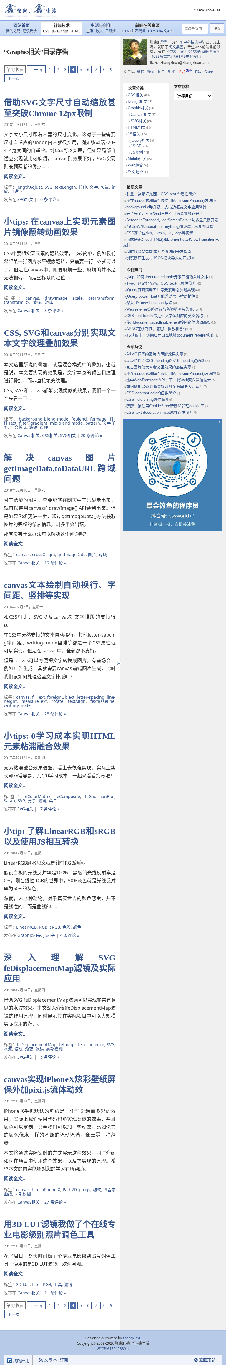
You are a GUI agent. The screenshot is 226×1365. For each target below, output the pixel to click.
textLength (65, 187)
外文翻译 (135, 171)
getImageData (71, 554)
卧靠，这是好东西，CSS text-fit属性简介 (161, 194)
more (164, 41)
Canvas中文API (160, 31)
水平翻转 (34, 302)
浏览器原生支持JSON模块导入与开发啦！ (162, 258)
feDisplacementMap (36, 1044)
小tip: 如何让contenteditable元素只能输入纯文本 (167, 277)
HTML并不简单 (134, 31)
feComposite (67, 796)
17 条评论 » (48, 809)
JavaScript (60, 31)
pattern (92, 423)
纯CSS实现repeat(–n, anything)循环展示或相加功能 (170, 226)
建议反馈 (30, 31)
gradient (38, 423)
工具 (58, 1284)
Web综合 (135, 165)
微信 (140, 71)
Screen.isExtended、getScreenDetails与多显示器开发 (172, 220)
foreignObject (60, 697)
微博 (150, 71)
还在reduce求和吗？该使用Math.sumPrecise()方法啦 (171, 200)
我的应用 (20, 1360)
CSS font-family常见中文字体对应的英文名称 (164, 316)
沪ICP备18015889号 (113, 1348)
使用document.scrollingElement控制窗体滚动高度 (168, 322)
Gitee (208, 71)
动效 (97, 1189)
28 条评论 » (55, 713)
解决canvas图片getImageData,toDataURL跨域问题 (60, 468)
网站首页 (21, 25)
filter (23, 423)
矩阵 (49, 302)
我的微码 (13, 31)
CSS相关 (50, 435)
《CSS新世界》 (162, 56)
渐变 (29, 1048)
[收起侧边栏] (118, 663)
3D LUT (23, 1284)
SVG (48, 187)
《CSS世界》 (177, 51)
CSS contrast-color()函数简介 (151, 393)
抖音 (185, 71)
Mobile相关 (137, 158)
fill (112, 419)
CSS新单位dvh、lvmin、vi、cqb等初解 (159, 233)
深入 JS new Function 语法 (149, 303)
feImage (98, 419)
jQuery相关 (140, 140)
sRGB (55, 927)
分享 (32, 800)
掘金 (161, 71)
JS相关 (49, 935)
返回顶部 (207, 1360)
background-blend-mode (43, 419)
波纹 (18, 1048)
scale (78, 298)
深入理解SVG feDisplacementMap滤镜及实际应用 (60, 968)
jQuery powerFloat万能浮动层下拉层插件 (160, 296)
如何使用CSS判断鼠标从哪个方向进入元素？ (164, 386)
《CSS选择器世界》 (204, 51)
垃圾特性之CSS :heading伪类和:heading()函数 (165, 360)
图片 (92, 554)
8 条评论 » (54, 310)
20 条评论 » (91, 435)
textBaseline (102, 701)
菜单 (53, 800)
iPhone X (51, 1189)
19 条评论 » (55, 563)
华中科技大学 (191, 42)
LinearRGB (26, 927)
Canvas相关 (28, 310)
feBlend (79, 419)
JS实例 (137, 152)
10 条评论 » (48, 199)
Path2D (70, 1189)
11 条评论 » (55, 1292)
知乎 (171, 71)
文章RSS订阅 (56, 1360)
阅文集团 (176, 47)
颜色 (77, 927)
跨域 (103, 554)
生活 (89, 31)
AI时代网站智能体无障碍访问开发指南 (158, 251)
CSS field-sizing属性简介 (147, 399)
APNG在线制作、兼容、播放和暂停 (156, 329)
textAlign (77, 701)
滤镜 (33, 427)
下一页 (13, 78)
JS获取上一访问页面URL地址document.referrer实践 (170, 335)
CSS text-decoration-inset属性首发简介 (159, 412)
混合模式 (18, 427)
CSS (46, 31)
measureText (34, 701)
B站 (198, 71)
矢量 (105, 187)
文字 (93, 187)
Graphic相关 (29, 935)
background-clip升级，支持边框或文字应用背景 (166, 207)
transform (14, 302)
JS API (137, 146)
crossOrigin (43, 554)
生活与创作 (101, 25)
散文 (99, 31)
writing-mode (17, 705)
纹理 (44, 427)
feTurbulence (91, 1044)
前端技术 (61, 25)
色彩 (66, 927)
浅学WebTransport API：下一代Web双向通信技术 (168, 380)
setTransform (101, 298)
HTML (75, 31)
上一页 (36, 69)
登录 (177, 1360)
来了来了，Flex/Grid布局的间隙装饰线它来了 (164, 213)
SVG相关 (25, 199)
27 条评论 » (55, 1202)
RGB (43, 927)
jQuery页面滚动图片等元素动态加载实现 (160, 290)
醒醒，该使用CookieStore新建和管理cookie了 (165, 406)
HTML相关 (137, 127)
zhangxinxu (132, 1338)
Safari (9, 800)
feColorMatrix (37, 796)
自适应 (16, 191)
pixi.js (84, 1189)
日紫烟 (110, 31)
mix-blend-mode (66, 423)
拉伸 (83, 187)
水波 (8, 1048)
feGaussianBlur (99, 796)
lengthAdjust (29, 187)
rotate (57, 701)
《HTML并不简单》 (188, 56)
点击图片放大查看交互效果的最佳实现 (158, 367)
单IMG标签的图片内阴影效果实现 (154, 354)
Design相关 (137, 101)
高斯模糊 (54, 1048)
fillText (10, 423)
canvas (32, 298)
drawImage (56, 298)
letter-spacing (90, 697)
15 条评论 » (48, 1057)
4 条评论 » (69, 935)
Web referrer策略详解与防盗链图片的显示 (161, 309)
